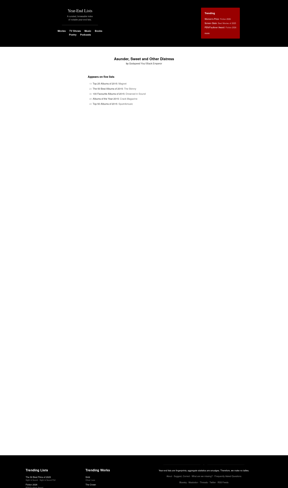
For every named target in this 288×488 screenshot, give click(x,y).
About (169, 476)
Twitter (213, 482)
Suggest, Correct (182, 476)
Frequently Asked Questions (227, 476)
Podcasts (85, 34)
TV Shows (75, 31)
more (207, 33)
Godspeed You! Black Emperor (145, 63)
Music (87, 31)
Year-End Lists (80, 10)
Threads (204, 482)
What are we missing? (202, 476)
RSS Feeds (223, 482)
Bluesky (183, 482)
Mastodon (193, 482)
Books (98, 31)
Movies (62, 31)
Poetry (72, 34)
